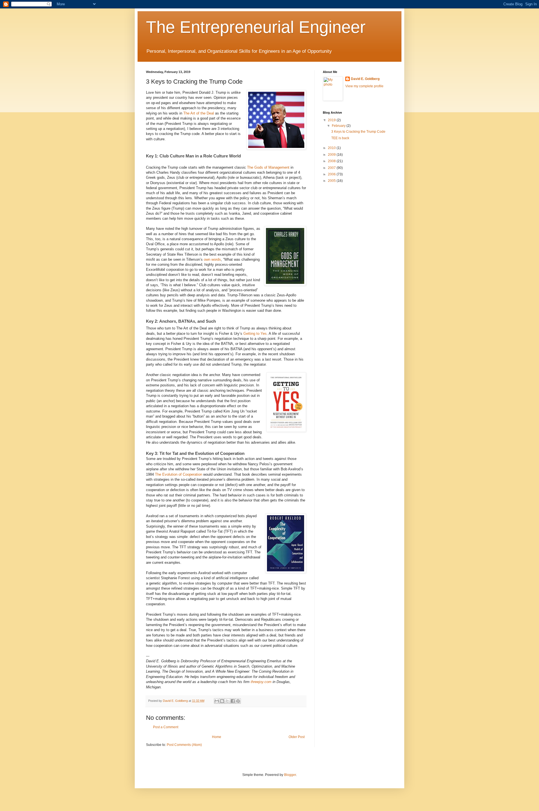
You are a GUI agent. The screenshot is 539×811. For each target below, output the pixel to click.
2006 (332, 174)
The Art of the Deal (198, 113)
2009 (332, 155)
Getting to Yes (255, 333)
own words (212, 259)
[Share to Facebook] (233, 701)
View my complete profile (364, 86)
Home (216, 737)
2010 (332, 148)
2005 (332, 181)
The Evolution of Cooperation (178, 474)
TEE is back (340, 138)
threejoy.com (261, 682)
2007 (332, 168)
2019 (332, 120)
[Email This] (217, 701)
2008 (332, 161)
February (339, 126)
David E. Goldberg (365, 79)
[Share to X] (227, 701)
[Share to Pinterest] (238, 701)
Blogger (290, 775)
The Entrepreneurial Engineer (256, 27)
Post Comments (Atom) (184, 745)
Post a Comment (165, 727)
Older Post (297, 737)
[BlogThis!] (222, 701)
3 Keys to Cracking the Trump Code (358, 132)
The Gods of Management (268, 167)
